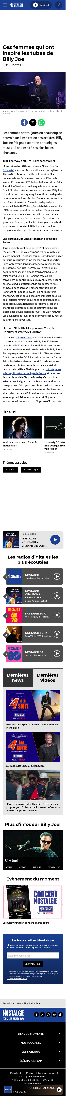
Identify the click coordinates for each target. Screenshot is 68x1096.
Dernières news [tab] (18, 677)
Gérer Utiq (48, 1080)
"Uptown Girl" (24, 337)
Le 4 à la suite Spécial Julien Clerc (25, 765)
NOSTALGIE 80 (34, 652)
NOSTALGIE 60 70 (35, 613)
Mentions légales (46, 1073)
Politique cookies (37, 1076)
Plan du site (16, 1073)
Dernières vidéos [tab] (48, 677)
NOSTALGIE (32, 574)
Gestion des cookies (33, 1083)
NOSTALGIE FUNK (36, 632)
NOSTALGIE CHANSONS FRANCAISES (30, 540)
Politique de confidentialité (25, 1080)
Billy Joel (11, 861)
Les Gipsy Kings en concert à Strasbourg (26, 922)
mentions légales (34, 976)
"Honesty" (8, 170)
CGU (21, 1076)
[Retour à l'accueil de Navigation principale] (16, 5)
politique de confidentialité (17, 979)
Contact (30, 1073)
